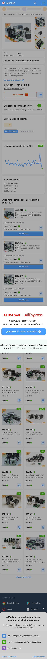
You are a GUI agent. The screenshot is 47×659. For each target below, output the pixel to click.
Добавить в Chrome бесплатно (21, 331)
